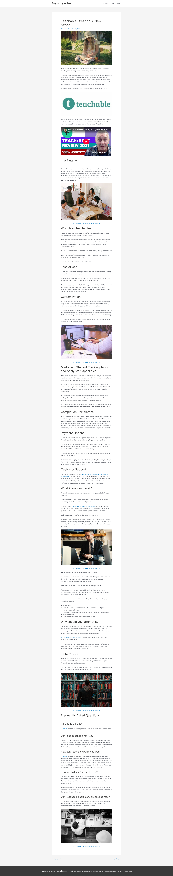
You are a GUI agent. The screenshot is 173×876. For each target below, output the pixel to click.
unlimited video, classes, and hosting (83, 506)
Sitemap (65, 871)
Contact (105, 3)
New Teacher (62, 3)
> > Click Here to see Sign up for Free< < (86, 223)
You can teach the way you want (71, 637)
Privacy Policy (115, 3)
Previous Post (57, 859)
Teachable (64, 729)
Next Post (117, 859)
